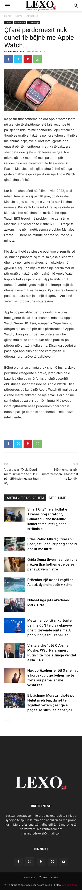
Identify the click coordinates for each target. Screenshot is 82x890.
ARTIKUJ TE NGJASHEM (25, 498)
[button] (7, 5)
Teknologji (34, 22)
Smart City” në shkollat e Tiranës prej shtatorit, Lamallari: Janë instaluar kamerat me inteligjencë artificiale (47, 519)
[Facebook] (8, 59)
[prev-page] (6, 720)
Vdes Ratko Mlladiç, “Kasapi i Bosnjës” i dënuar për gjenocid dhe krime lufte (52, 544)
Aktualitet (32, 16)
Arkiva (54, 877)
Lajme (18, 16)
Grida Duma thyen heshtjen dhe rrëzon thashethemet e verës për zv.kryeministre (52, 564)
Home (7, 16)
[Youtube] (64, 862)
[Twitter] (18, 59)
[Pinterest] (28, 59)
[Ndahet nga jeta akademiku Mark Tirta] (14, 605)
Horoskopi (30, 877)
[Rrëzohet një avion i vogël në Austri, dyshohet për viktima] (14, 584)
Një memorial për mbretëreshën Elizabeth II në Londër (60, 474)
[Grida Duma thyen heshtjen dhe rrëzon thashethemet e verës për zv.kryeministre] (14, 564)
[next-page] (13, 720)
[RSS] (41, 862)
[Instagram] (29, 861)
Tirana (43, 877)
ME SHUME (57, 498)
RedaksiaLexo (16, 51)
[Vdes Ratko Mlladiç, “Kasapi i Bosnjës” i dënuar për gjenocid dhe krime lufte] (14, 544)
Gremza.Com (70, 885)
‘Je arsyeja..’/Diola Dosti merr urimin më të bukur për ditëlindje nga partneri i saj (22, 476)
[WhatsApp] (37, 59)
